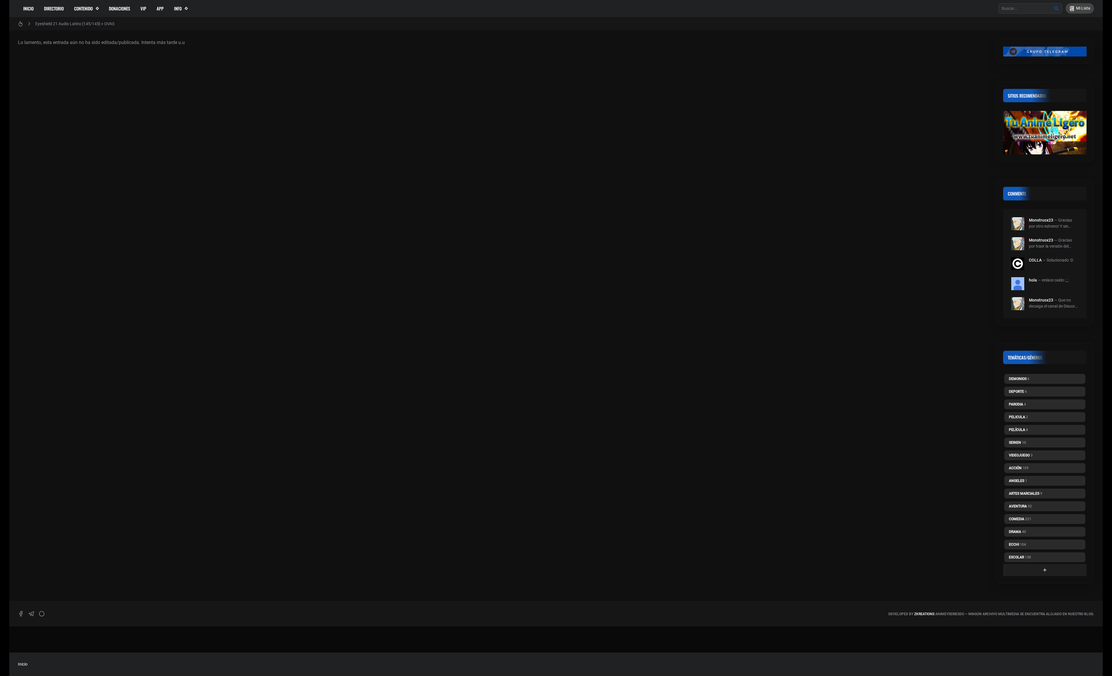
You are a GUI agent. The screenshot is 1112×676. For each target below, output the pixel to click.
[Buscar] (1056, 8)
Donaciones (119, 8)
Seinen (1017, 443)
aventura (1020, 506)
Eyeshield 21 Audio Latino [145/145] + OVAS (74, 23)
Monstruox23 (1041, 220)
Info (178, 8)
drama (1017, 532)
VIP (143, 8)
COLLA (1035, 260)
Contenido (83, 8)
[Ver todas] (1045, 570)
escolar (1020, 557)
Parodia (1017, 404)
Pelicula (1018, 417)
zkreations (924, 614)
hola (1033, 280)
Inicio (28, 8)
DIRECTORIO (54, 8)
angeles (1018, 481)
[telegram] (31, 614)
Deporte (1018, 392)
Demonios (1019, 379)
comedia (1020, 519)
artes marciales (1025, 494)
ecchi (1017, 544)
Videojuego (1021, 455)
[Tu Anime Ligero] (1045, 126)
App (160, 8)
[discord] (42, 614)
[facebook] (21, 614)
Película (1018, 430)
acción (1019, 468)
